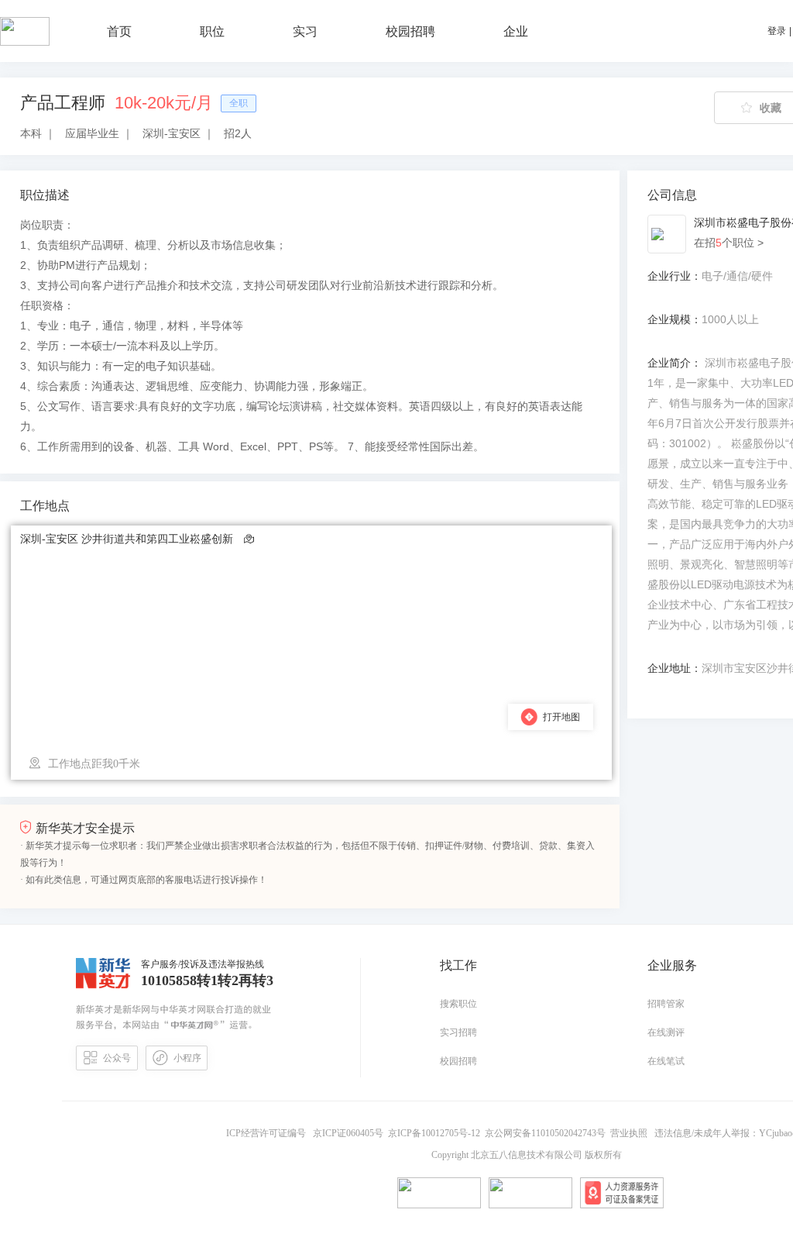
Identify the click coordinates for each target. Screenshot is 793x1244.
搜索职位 (458, 1003)
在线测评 (666, 1032)
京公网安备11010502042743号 (547, 1133)
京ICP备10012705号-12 (436, 1133)
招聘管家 (666, 1003)
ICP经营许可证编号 (268, 1133)
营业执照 (631, 1133)
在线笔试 (666, 1061)
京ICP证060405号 (349, 1133)
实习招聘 (458, 1032)
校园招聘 (458, 1061)
